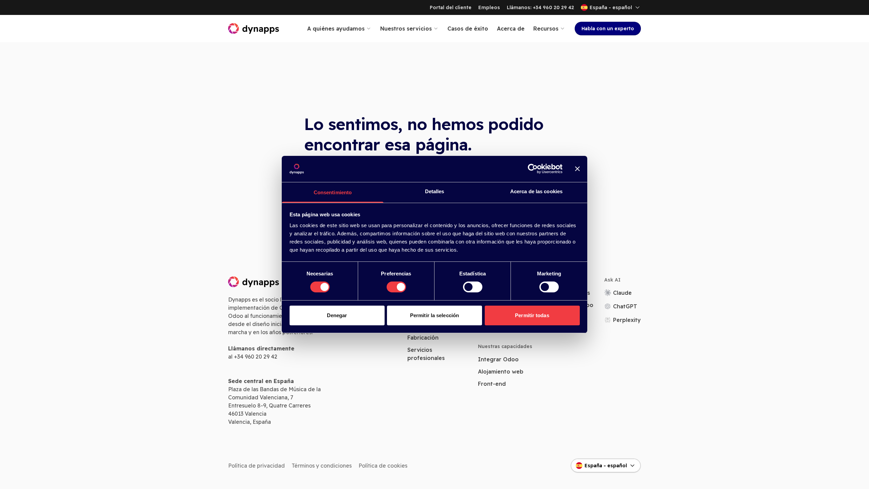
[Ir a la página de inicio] (254, 28)
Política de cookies (382, 465)
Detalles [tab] (434, 191)
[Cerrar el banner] (577, 168)
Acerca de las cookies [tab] (536, 191)
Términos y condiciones (322, 465)
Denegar (337, 315)
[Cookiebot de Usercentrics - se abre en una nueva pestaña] (532, 169)
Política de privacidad (256, 465)
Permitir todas (532, 315)
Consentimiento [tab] (333, 192)
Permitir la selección (434, 315)
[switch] (396, 287)
